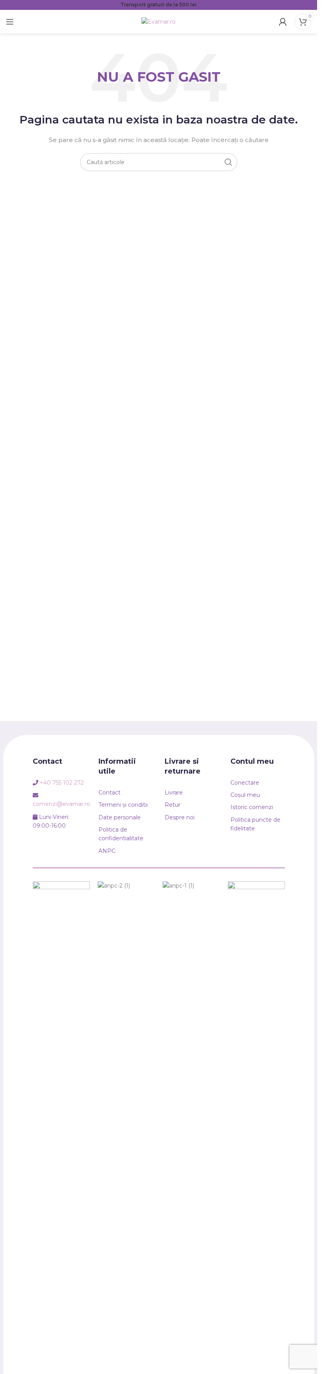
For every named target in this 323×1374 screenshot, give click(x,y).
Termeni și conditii (123, 804)
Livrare (174, 792)
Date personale (119, 817)
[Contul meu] (283, 22)
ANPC (106, 850)
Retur (172, 804)
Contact (109, 792)
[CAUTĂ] (228, 162)
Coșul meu (245, 794)
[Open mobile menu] (10, 22)
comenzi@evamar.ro (61, 804)
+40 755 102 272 (62, 782)
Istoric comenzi (251, 807)
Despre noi (180, 817)
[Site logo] (158, 21)
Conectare (244, 782)
